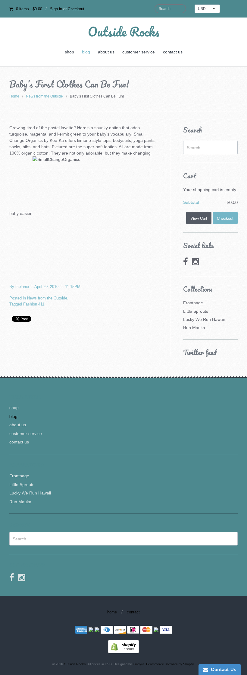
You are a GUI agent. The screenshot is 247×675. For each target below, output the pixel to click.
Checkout (76, 9)
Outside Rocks (123, 31)
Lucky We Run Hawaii (204, 319)
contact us (173, 52)
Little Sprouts (195, 311)
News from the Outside (44, 96)
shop (69, 52)
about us (106, 52)
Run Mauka (194, 327)
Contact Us (222, 669)
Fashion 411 (33, 304)
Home (14, 96)
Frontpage (193, 302)
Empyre (138, 664)
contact (133, 612)
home (112, 612)
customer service (138, 52)
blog (86, 52)
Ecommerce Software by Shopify (170, 664)
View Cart (198, 218)
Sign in (56, 9)
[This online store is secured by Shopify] (123, 646)
